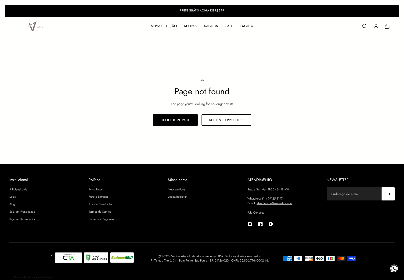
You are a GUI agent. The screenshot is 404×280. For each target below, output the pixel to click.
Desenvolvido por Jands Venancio (34, 277)
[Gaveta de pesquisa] (364, 26)
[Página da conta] (376, 26)
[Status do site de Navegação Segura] (96, 258)
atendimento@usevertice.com (274, 203)
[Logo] (35, 26)
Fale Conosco (255, 213)
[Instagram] (250, 224)
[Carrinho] (387, 26)
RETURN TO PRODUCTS (226, 120)
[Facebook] (260, 224)
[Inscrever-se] (388, 193)
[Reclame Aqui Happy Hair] (122, 258)
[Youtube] (271, 224)
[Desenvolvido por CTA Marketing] (68, 258)
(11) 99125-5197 (272, 199)
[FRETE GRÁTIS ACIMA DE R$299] (202, 10)
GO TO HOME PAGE (175, 120)
